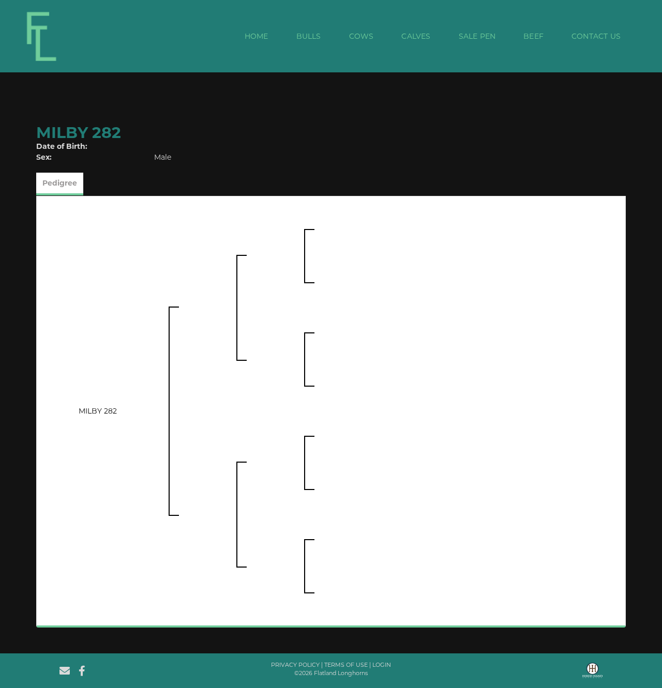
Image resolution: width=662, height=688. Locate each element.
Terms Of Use (346, 664)
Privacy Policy (295, 664)
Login (381, 664)
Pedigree (59, 183)
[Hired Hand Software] (592, 674)
